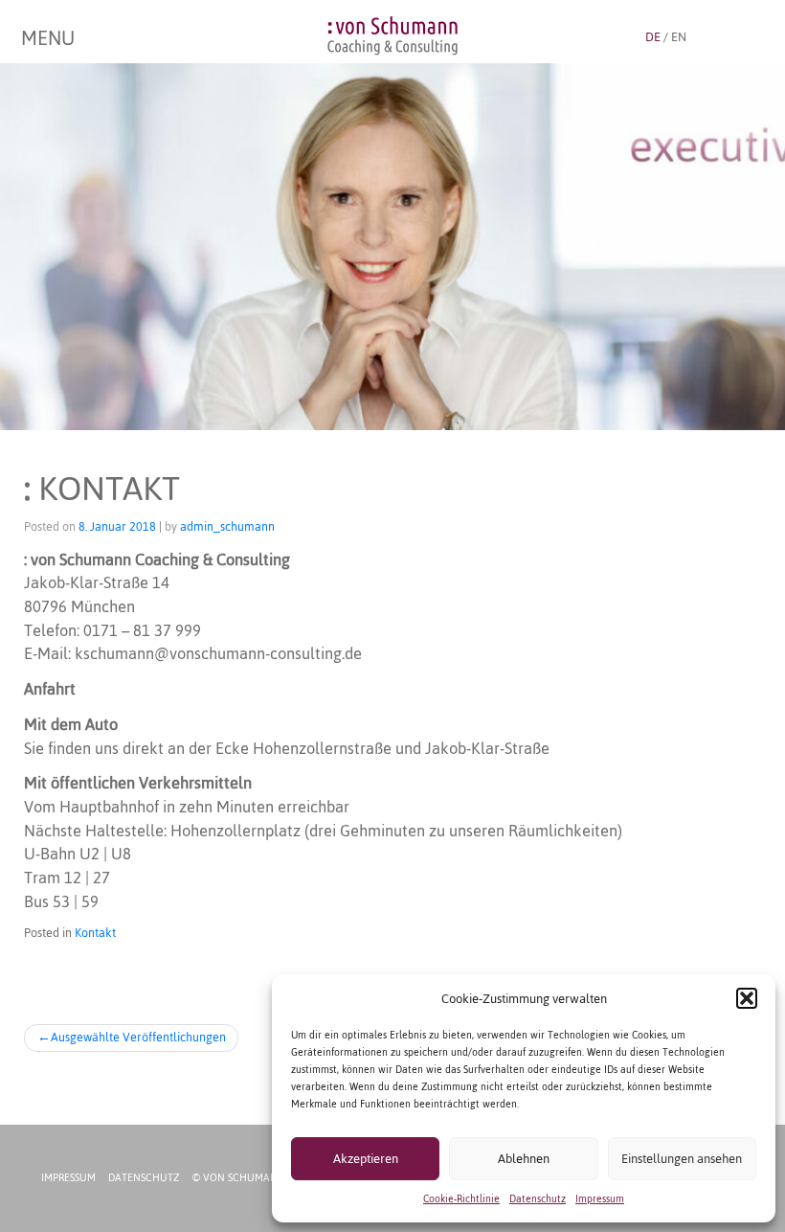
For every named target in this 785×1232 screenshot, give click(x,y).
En (678, 37)
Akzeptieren (365, 1159)
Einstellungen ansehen (681, 1159)
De (653, 37)
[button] (746, 998)
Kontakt (95, 933)
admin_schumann (227, 526)
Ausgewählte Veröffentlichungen (138, 1037)
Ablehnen (524, 1159)
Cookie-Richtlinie (461, 1199)
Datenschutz (537, 1199)
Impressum (599, 1199)
